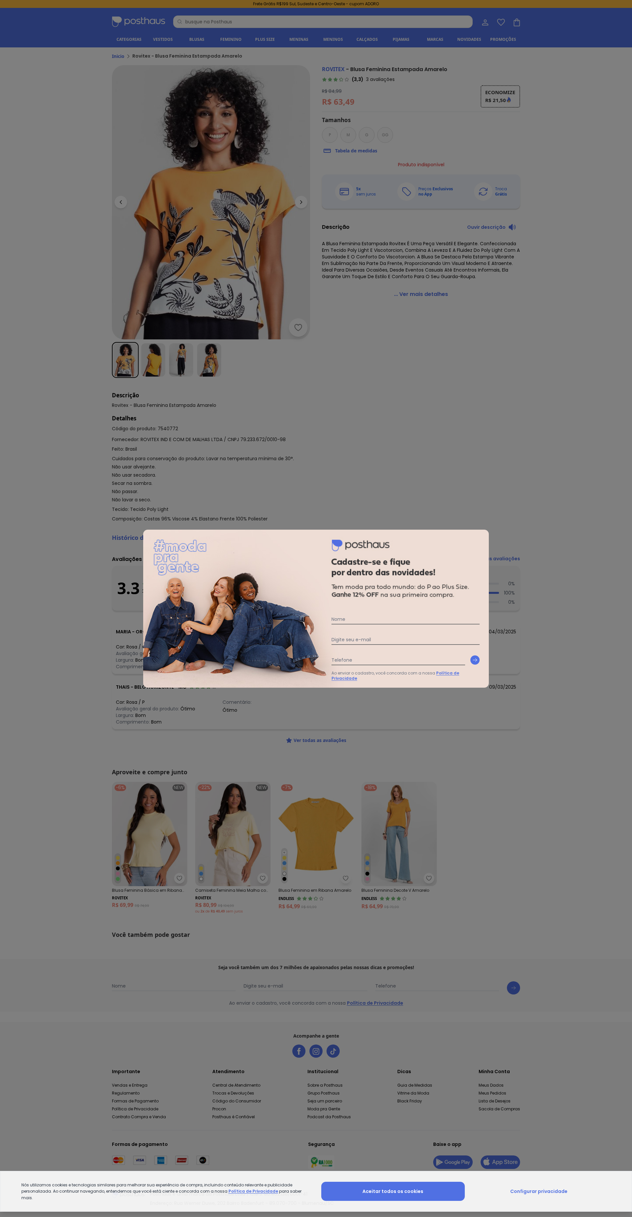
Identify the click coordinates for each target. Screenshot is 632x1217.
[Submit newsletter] (475, 660)
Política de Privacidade (253, 1191)
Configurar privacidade (538, 1191)
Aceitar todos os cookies (392, 1191)
